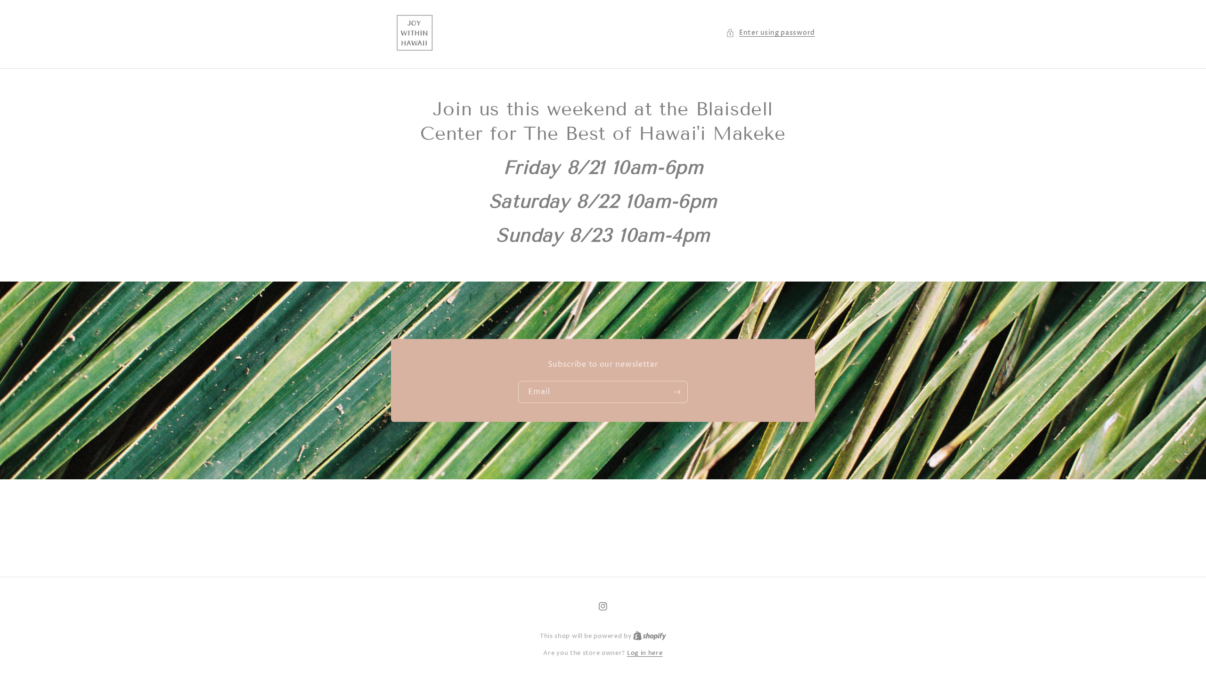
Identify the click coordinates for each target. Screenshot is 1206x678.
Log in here (645, 653)
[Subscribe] (677, 392)
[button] (770, 33)
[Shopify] (649, 636)
